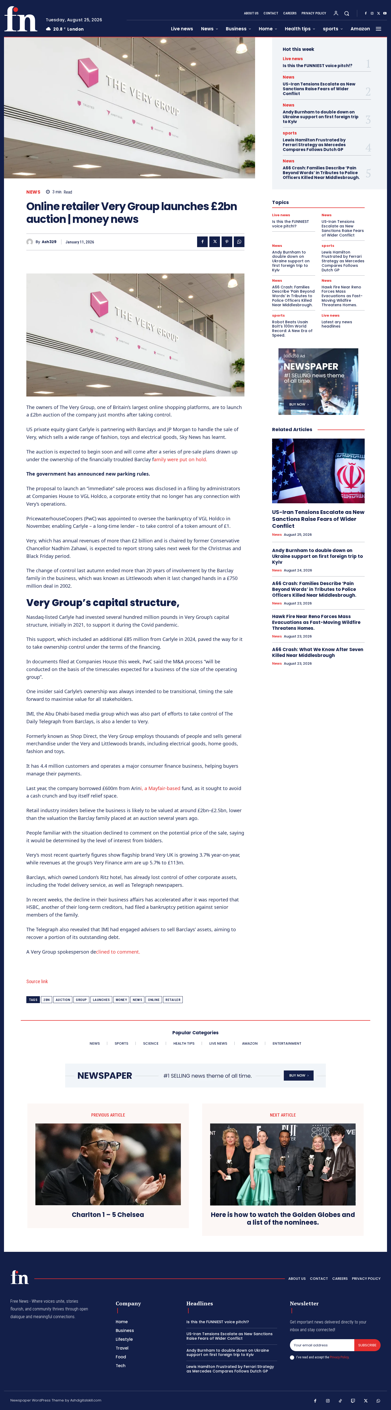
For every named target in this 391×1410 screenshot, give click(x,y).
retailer (172, 1000)
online (154, 1000)
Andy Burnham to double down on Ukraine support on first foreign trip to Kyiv (321, 116)
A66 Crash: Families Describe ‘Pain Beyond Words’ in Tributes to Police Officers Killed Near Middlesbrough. (321, 172)
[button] (346, 13)
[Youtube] (385, 13)
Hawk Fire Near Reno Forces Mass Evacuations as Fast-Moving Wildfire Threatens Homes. (342, 296)
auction (63, 1000)
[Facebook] (366, 13)
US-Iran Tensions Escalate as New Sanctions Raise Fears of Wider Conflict (319, 88)
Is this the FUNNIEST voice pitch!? (317, 65)
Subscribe (367, 1345)
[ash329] (31, 242)
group (81, 1000)
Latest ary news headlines (337, 324)
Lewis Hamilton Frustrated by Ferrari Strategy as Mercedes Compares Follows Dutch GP (314, 144)
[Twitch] (353, 1401)
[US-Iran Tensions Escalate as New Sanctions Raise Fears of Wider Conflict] (318, 471)
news (137, 1000)
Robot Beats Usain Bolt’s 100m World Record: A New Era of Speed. (292, 328)
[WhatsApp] (239, 241)
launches (101, 1000)
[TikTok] (340, 1401)
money (121, 1000)
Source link (37, 981)
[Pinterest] (227, 241)
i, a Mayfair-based (160, 788)
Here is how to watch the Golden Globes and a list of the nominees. (283, 1219)
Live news (293, 59)
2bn (46, 1000)
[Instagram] (372, 13)
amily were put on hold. (180, 459)
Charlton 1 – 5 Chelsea (108, 1215)
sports (290, 133)
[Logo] (21, 19)
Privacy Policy (339, 1357)
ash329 (49, 242)
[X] (378, 13)
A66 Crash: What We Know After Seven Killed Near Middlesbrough (317, 652)
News (33, 192)
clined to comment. (118, 952)
